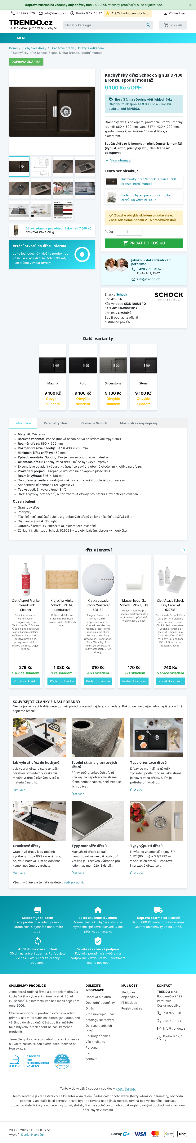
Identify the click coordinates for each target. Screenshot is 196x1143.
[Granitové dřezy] (39, 821)
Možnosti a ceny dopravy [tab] (139, 423)
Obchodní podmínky (100, 1003)
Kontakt (91, 1059)
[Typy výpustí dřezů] (156, 821)
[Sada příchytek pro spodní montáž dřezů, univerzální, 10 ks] (111, 197)
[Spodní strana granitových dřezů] (98, 737)
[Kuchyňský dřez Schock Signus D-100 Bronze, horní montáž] (111, 181)
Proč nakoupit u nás (100, 1014)
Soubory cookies (98, 1036)
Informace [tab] (23, 423)
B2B (88, 1053)
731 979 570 (23, 13)
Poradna (92, 1047)
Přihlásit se (129, 1003)
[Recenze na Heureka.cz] (62, 1063)
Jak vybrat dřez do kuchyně (36, 762)
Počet (109, 232)
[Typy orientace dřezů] (156, 737)
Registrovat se (131, 1008)
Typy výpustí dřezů (146, 845)
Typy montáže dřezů (89, 845)
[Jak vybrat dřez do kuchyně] (39, 737)
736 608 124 (172, 1021)
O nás (90, 1008)
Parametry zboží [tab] (56, 423)
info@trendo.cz (52, 13)
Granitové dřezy (26, 845)
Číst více (19, 790)
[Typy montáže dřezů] (98, 821)
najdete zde (153, 5)
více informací (126, 1088)
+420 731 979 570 (150, 269)
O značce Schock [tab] (94, 423)
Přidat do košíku (144, 243)
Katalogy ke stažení (100, 1020)
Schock (121, 294)
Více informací (120, 160)
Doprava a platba (98, 997)
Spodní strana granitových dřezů (94, 764)
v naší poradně (72, 882)
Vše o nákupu (95, 1042)
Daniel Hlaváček (33, 1134)
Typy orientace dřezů (148, 762)
